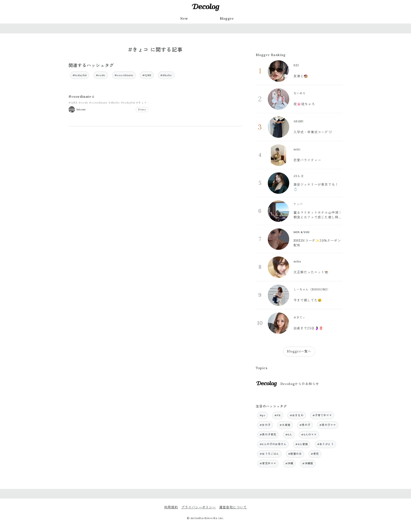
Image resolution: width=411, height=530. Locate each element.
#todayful (80, 75)
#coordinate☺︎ (81, 97)
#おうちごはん (269, 453)
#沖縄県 (307, 463)
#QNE (146, 75)
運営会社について (233, 507)
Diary (142, 109)
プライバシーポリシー (198, 507)
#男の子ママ (327, 424)
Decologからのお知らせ (299, 384)
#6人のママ (309, 434)
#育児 (315, 453)
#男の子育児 (268, 434)
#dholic (166, 75)
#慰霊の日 (295, 453)
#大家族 (285, 424)
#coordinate (124, 75)
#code (101, 75)
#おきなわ (297, 415)
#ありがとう (325, 444)
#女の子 (265, 424)
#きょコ (141, 102)
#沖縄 (289, 463)
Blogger (227, 18)
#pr (262, 415)
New (184, 18)
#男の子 (304, 424)
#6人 (288, 434)
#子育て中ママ (322, 415)
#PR (277, 415)
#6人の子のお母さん (273, 444)
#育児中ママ (268, 463)
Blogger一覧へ (299, 351)
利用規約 (171, 507)
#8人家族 (301, 444)
